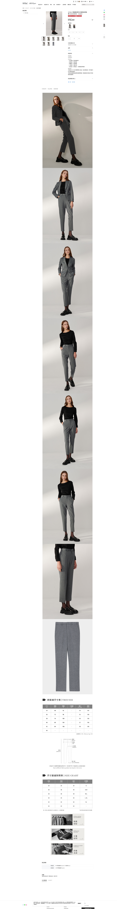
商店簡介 (48, 906)
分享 (70, 82)
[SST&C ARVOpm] (29, 3)
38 (76, 32)
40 (79, 32)
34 (69, 32)
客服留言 (65, 906)
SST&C (69, 50)
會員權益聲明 (66, 908)
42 (83, 32)
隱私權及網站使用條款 (50, 908)
